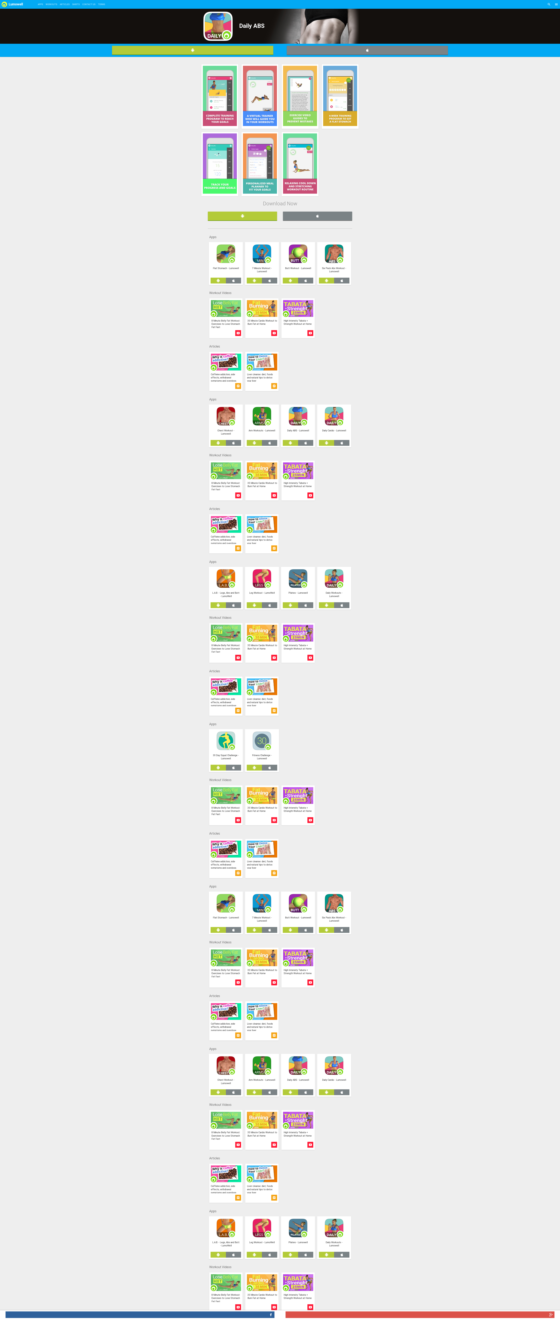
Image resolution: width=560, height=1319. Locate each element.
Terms (101, 4)
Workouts (51, 4)
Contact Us (88, 4)
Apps (40, 4)
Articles (65, 4)
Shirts (76, 4)
